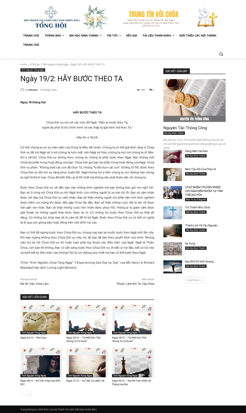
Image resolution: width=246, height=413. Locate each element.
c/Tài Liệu (35, 64)
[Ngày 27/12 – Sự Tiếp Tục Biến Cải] (87, 362)
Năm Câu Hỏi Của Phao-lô (200, 169)
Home (23, 64)
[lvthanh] (22, 90)
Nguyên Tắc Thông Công (185, 128)
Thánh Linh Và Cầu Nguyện (201, 225)
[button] (221, 54)
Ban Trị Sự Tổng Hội (196, 199)
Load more (193, 280)
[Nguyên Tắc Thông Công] (194, 101)
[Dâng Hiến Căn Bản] (172, 156)
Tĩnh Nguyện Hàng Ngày (55, 64)
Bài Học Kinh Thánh (174, 133)
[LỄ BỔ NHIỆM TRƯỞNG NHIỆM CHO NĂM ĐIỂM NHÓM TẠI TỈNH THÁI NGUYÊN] (172, 192)
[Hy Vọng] (172, 248)
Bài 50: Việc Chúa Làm (34, 284)
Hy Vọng (190, 243)
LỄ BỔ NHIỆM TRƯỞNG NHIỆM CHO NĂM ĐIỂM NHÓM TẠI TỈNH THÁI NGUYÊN (204, 191)
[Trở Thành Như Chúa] (172, 212)
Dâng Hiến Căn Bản (196, 151)
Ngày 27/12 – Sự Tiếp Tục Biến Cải (85, 380)
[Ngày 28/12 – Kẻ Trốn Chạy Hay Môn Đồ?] (41, 362)
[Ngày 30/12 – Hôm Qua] (41, 319)
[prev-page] (22, 393)
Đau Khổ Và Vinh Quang (199, 261)
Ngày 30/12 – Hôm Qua (33, 337)
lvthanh (32, 89)
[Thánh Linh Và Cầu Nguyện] (172, 230)
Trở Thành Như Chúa (197, 207)
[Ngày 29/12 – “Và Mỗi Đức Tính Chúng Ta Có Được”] (87, 319)
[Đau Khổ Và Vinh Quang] (172, 266)
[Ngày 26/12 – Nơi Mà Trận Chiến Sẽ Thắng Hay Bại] (133, 362)
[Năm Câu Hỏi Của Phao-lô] (172, 174)
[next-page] (29, 393)
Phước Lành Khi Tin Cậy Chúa (135, 284)
